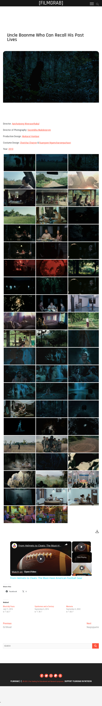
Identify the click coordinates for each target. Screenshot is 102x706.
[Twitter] (46, 676)
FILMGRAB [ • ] (16, 681)
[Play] (81, 568)
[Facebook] (42, 676)
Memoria (69, 606)
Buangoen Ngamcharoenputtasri (55, 142)
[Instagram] (51, 676)
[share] (66, 544)
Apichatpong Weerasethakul (25, 123)
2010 (10, 149)
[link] (14, 545)
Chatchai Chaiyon (28, 142)
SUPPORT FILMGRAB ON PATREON (78, 681)
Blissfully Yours (9, 606)
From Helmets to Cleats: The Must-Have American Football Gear (40, 545)
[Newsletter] (60, 676)
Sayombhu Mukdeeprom (39, 130)
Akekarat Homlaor (30, 136)
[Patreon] (56, 676)
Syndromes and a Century (44, 606)
